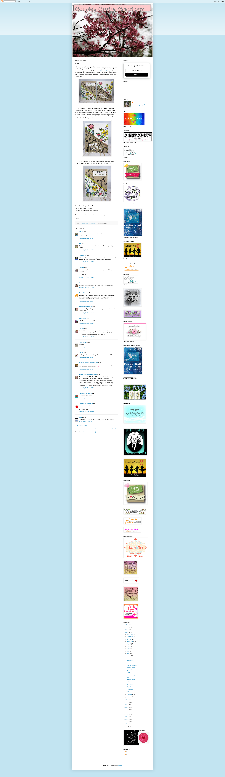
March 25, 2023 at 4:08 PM (86, 250)
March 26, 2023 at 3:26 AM (86, 277)
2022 (127, 700)
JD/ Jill (81, 231)
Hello (128, 691)
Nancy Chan (82, 318)
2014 (127, 719)
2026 (127, 625)
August (129, 644)
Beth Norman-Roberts (85, 306)
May (128, 651)
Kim (80, 243)
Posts (127, 752)
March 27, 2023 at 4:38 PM (86, 357)
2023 (127, 632)
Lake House (130, 684)
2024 (127, 629)
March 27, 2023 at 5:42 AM (86, 301)
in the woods (130, 682)
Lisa (80, 417)
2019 (127, 707)
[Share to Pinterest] (106, 223)
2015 (127, 717)
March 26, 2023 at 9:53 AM (86, 287)
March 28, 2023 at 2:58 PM (86, 398)
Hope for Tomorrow (132, 665)
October (129, 639)
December (130, 634)
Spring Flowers (131, 670)
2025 (127, 627)
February (129, 694)
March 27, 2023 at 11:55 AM (87, 347)
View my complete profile (139, 105)
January (129, 697)
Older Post (115, 429)
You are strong (131, 674)
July (128, 646)
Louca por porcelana (85, 393)
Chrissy (81, 267)
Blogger (120, 765)
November (130, 636)
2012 (127, 724)
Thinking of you (131, 679)
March (129, 656)
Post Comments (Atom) (89, 432)
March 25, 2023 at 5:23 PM (86, 262)
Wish (128, 677)
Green (128, 672)
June (128, 648)
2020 (127, 704)
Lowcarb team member (86, 403)
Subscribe (136, 75)
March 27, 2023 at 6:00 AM (86, 313)
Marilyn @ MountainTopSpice (88, 374)
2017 (127, 712)
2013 (127, 721)
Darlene (81, 328)
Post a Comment (82, 425)
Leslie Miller (82, 255)
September (130, 641)
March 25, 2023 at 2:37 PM (86, 238)
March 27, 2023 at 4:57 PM (86, 369)
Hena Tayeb (82, 342)
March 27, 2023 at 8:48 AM (86, 336)
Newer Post (79, 429)
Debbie (81, 352)
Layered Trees (131, 667)
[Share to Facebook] (104, 223)
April (128, 653)
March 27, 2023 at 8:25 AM (86, 323)
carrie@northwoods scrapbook (88, 362)
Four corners (130, 658)
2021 (127, 702)
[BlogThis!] (101, 223)
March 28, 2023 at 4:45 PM (86, 411)
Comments (129, 755)
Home (97, 429)
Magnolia (129, 686)
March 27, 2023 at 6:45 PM (86, 388)
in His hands (130, 689)
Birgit (80, 282)
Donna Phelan (83, 293)
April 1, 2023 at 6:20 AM (85, 422)
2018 (127, 709)
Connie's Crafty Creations (109, 9)
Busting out (130, 660)
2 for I (128, 662)
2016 (127, 714)
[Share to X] (102, 223)
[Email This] (99, 223)
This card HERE (104, 71)
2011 (126, 726)
